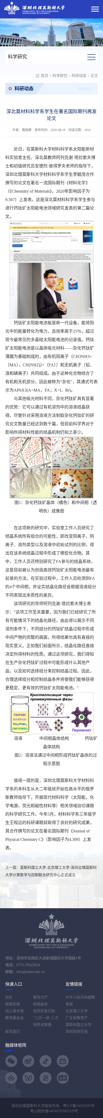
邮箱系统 (12, 1004)
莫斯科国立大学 (78, 1025)
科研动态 (79, 76)
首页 (44, 76)
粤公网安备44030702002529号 (54, 1111)
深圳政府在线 (76, 1032)
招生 (9, 997)
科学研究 (60, 76)
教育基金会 (14, 1018)
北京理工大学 (76, 1011)
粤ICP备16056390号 (79, 1106)
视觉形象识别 (44, 1011)
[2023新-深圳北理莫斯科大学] (34, 7)
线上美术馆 (14, 1011)
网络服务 (40, 1004)
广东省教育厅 (76, 1018)
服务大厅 (40, 997)
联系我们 (12, 1032)
